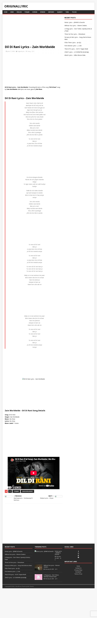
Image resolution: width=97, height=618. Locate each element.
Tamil (67, 12)
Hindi (12, 12)
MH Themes (30, 586)
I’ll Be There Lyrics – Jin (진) (73, 42)
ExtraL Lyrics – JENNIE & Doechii (75, 22)
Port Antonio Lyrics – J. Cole (73, 46)
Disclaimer (78, 572)
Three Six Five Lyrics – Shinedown (75, 34)
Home (5, 12)
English (19, 12)
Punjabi (27, 12)
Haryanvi (51, 12)
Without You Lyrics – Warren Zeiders (76, 25)
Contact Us (78, 568)
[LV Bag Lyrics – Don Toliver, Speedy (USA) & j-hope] (38, 579)
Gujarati (60, 12)
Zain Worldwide (27, 491)
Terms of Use (78, 574)
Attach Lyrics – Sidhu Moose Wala (75, 55)
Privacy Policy (78, 570)
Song (29, 51)
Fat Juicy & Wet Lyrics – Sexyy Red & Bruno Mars (18, 565)
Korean (34, 12)
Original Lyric (21, 51)
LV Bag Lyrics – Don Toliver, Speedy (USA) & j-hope (51, 575)
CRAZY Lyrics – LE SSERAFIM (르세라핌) (77, 52)
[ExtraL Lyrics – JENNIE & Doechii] (44, 551)
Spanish (42, 12)
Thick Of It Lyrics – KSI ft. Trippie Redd (76, 49)
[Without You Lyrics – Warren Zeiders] (38, 569)
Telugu (74, 12)
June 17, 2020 (11, 51)
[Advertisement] (33, 30)
